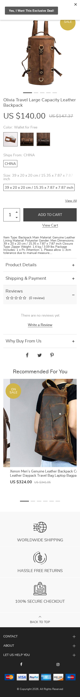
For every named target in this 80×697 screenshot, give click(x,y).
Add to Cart (50, 215)
